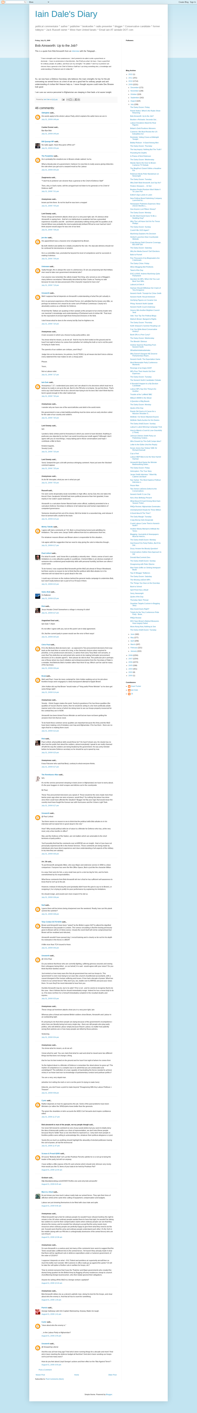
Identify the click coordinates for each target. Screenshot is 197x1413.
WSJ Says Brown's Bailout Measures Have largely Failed (144, 622)
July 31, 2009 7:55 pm (50, 483)
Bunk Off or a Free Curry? (140, 335)
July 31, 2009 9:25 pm (50, 753)
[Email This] (67, 99)
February (134, 648)
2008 (130, 655)
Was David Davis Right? (139, 609)
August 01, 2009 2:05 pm (51, 1336)
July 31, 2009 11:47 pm (51, 1146)
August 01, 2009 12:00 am (52, 1170)
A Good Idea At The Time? (140, 513)
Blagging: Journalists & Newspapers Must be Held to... (144, 535)
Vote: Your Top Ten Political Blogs (143, 316)
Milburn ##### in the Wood (140, 398)
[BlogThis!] (70, 99)
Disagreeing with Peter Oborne (142, 564)
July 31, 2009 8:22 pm (50, 584)
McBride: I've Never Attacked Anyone (144, 417)
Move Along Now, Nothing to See (143, 627)
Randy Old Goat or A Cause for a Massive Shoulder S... (143, 412)
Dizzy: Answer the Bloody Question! (144, 549)
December (135, 88)
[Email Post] (63, 99)
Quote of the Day (136, 408)
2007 (130, 659)
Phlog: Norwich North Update (141, 304)
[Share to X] (73, 99)
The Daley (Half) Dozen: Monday (143, 540)
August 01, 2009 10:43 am (52, 1283)
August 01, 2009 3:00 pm (51, 1365)
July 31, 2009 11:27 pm (51, 1117)
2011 (130, 78)
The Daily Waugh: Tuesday (140, 517)
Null (43, 905)
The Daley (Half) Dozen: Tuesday (143, 630)
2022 (130, 74)
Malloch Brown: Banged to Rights (143, 319)
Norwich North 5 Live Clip (140, 494)
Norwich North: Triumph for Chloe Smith (145, 293)
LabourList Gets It (137, 285)
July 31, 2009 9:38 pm (50, 897)
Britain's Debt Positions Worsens (143, 128)
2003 (130, 672)
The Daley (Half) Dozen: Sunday (143, 424)
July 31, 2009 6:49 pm (50, 134)
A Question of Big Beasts (139, 401)
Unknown (45, 266)
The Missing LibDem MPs (140, 580)
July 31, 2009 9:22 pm (50, 731)
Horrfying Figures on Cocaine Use (143, 300)
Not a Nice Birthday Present (141, 498)
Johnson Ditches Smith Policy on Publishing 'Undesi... (143, 437)
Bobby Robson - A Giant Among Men (144, 143)
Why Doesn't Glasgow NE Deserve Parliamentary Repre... (143, 355)
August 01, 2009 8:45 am (51, 1184)
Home (76, 1375)
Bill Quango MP (48, 142)
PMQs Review (135, 618)
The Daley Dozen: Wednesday (142, 160)
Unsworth (45, 293)
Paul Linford (46, 553)
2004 (130, 669)
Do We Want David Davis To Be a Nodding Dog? (143, 217)
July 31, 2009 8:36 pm (50, 668)
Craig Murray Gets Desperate (141, 520)
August (133, 101)
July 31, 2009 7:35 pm (50, 468)
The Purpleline (47, 156)
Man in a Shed (47, 1192)
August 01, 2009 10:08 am (52, 1237)
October (134, 94)
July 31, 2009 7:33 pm (50, 452)
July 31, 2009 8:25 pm (50, 598)
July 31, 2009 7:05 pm (50, 206)
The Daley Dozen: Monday (140, 213)
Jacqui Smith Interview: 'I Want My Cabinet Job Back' (143, 476)
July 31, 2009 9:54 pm (50, 1037)
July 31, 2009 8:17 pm (50, 545)
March (133, 644)
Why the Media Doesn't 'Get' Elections (145, 251)
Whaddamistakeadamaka (140, 350)
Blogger (109, 1394)
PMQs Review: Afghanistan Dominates (145, 507)
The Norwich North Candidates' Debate (145, 380)
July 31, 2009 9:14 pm (50, 692)
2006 (130, 662)
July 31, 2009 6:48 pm (50, 119)
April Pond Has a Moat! (139, 590)
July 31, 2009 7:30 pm (50, 396)
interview (75, 51)
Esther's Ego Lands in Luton (141, 195)
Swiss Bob (46, 592)
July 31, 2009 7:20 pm (50, 324)
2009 (130, 84)
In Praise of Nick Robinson (140, 156)
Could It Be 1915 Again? (139, 230)
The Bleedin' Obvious (138, 341)
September (135, 98)
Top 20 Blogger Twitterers (140, 573)
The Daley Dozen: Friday (140, 107)
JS (132, 694)
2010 (130, 81)
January (134, 651)
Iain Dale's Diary (66, 14)
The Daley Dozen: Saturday (141, 248)
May (132, 638)
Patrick (44, 1308)
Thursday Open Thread (139, 600)
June (133, 634)
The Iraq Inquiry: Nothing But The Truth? (146, 149)
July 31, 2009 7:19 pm (50, 285)
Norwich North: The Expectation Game (145, 359)
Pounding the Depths (138, 153)
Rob (43, 606)
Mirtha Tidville (47, 527)
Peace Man (134, 485)
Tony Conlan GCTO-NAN (51, 922)
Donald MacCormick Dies (140, 557)
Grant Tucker (136, 686)
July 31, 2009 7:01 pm (50, 191)
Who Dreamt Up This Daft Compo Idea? (145, 441)
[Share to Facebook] (76, 99)
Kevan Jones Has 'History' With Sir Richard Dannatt (143, 449)
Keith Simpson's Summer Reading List (145, 326)
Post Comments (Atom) (55, 1379)
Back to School (136, 587)
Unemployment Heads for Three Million (145, 510)
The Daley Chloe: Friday (139, 263)
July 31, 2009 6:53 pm (50, 148)
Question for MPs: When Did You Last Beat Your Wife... (145, 280)
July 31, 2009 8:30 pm (50, 637)
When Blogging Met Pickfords (141, 267)
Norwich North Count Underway (142, 307)
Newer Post (40, 1375)
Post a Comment (45, 1370)
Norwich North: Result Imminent (142, 297)
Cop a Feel (134, 454)
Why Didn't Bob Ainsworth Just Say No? (145, 183)
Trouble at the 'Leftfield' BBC (141, 394)
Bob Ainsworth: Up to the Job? (142, 116)
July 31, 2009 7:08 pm (50, 230)
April (133, 641)
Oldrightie (45, 113)
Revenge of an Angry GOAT (141, 368)
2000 (130, 676)
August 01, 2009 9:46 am (51, 1206)
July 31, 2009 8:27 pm (50, 613)
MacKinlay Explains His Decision (143, 234)
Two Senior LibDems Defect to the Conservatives (143, 490)
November (135, 91)
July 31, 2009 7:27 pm (50, 375)
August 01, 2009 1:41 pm (51, 1314)
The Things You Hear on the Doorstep (145, 583)
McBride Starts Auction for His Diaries (144, 420)
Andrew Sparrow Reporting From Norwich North (143, 346)
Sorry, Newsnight (136, 593)
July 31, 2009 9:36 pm (50, 854)
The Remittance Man (50, 775)
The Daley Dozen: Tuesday (141, 179)
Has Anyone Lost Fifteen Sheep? (143, 209)
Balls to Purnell (136, 255)
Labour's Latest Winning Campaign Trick (146, 427)
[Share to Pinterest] (78, 99)
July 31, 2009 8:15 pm (50, 519)
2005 (130, 665)
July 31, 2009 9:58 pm (50, 1093)
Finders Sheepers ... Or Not (140, 186)
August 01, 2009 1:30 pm (51, 1300)
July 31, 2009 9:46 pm (50, 948)
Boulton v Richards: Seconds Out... (143, 120)
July (132, 104)
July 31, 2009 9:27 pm (50, 767)
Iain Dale (45, 382)
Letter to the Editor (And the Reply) (143, 445)
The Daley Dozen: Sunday (140, 227)
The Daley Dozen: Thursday (141, 146)
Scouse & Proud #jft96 (51, 1154)
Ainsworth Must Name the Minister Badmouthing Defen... (143, 463)
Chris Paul (46, 645)
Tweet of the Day (136, 270)
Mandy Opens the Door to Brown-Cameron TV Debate (143, 164)
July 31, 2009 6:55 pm (50, 170)
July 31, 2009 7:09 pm (50, 259)
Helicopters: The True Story (141, 471)
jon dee (44, 238)
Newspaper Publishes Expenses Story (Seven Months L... (145, 205)
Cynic (44, 1101)
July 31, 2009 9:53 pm (50, 999)
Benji (44, 676)
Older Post (112, 1375)
